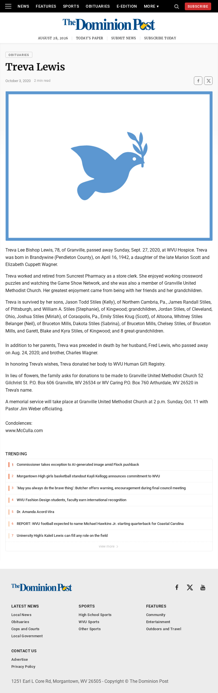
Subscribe (198, 6)
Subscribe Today (160, 38)
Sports (71, 6)
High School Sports (95, 615)
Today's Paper (89, 38)
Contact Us (24, 651)
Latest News (25, 606)
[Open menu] (8, 6)
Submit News (123, 38)
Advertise (19, 659)
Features (46, 6)
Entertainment (158, 622)
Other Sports (90, 629)
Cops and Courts (25, 629)
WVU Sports (89, 622)
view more (107, 546)
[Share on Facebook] (198, 81)
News (23, 6)
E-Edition (127, 6)
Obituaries (98, 6)
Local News (21, 615)
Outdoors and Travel (163, 629)
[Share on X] (208, 81)
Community (155, 615)
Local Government (27, 636)
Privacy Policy (23, 666)
